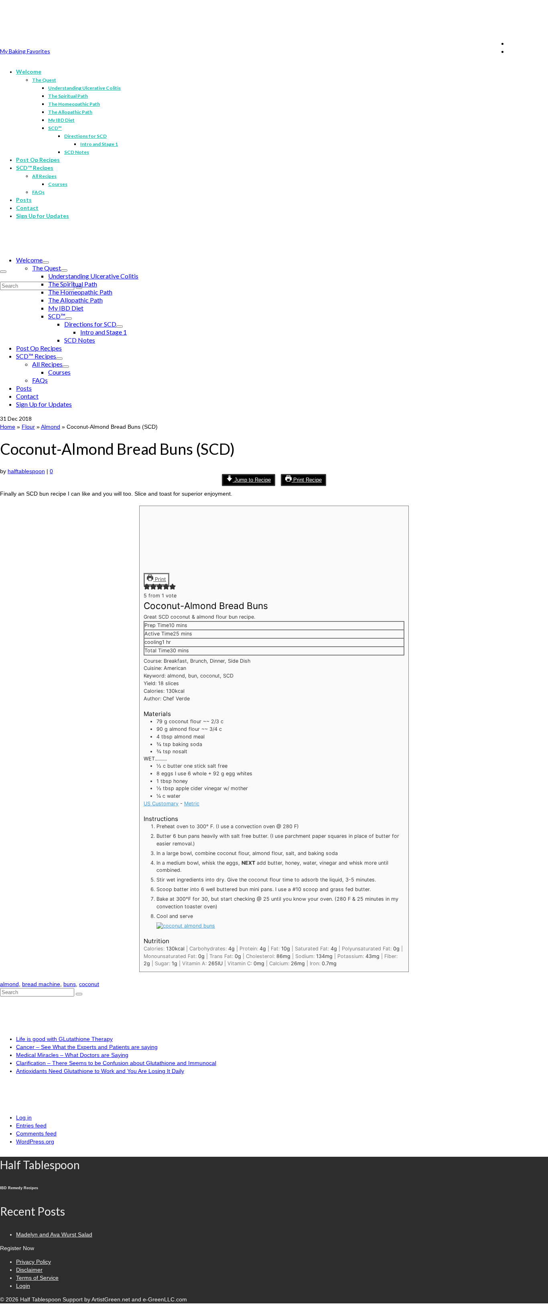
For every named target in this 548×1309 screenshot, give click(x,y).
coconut (89, 984)
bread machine (41, 984)
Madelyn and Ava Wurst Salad (54, 1234)
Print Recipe (307, 480)
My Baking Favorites (25, 51)
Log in (24, 1117)
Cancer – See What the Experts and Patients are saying (87, 1047)
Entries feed (31, 1125)
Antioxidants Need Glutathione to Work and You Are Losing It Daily (100, 1071)
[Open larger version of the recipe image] (174, 568)
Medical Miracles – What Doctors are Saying (72, 1055)
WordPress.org (35, 1141)
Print (159, 579)
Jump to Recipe (252, 480)
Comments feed (36, 1133)
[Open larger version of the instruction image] (185, 926)
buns (69, 984)
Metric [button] (191, 804)
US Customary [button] (161, 804)
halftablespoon (26, 471)
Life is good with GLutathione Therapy (64, 1039)
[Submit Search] (79, 994)
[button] (147, 588)
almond (9, 984)
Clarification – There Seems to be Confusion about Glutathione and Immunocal (116, 1063)
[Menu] (3, 271)
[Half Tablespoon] (274, 23)
